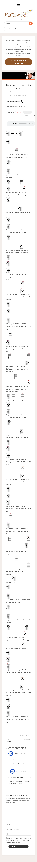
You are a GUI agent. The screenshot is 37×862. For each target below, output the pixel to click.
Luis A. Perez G (16, 95)
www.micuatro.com (12, 109)
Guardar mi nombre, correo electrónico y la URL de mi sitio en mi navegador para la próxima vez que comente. (18, 840)
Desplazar (27, 112)
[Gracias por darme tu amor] (18, 75)
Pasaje (24, 95)
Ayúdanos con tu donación (18, 62)
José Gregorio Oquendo (19, 92)
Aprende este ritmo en (13, 101)
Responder (12, 759)
